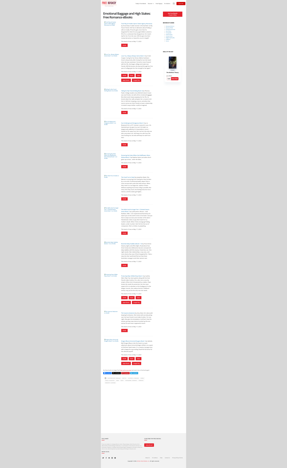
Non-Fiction (168, 31)
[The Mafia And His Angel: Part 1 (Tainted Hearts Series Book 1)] (111, 209)
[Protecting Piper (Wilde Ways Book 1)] (111, 275)
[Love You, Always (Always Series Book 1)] (111, 55)
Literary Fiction (169, 36)
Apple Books (126, 80)
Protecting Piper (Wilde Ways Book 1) (132, 276)
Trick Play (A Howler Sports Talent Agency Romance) (136, 23)
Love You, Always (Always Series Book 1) (133, 56)
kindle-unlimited (110, 380)
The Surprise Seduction (128, 313)
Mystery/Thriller (169, 28)
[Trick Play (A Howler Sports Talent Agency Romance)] (111, 23)
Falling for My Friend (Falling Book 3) (132, 91)
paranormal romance (131, 380)
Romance (141, 380)
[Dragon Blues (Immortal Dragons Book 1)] (111, 340)
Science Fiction (169, 34)
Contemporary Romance (114, 378)
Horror (167, 41)
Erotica (124, 378)
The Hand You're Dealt (128, 177)
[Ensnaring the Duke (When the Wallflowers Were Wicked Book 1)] (111, 156)
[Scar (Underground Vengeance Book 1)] (111, 123)
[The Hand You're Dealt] (111, 176)
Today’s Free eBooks (141, 3)
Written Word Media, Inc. (143, 461)
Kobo (138, 75)
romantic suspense (110, 382)
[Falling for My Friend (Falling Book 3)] (111, 90)
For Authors (167, 3)
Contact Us (167, 457)
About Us (147, 457)
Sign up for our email (125, 370)
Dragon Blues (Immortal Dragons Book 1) (133, 341)
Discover (150, 3)
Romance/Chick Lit (170, 26)
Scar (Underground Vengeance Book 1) (132, 123)
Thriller (172, 70)
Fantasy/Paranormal (170, 29)
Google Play (136, 80)
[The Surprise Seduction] (111, 312)
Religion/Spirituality (170, 37)
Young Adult (168, 32)
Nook (131, 75)
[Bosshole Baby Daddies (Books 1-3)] (111, 242)
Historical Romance (133, 378)
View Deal (175, 79)
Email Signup (159, 3)
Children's (168, 39)
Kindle (124, 45)
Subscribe (180, 3)
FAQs (161, 457)
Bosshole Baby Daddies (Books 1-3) (131, 244)
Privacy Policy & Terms (177, 457)
